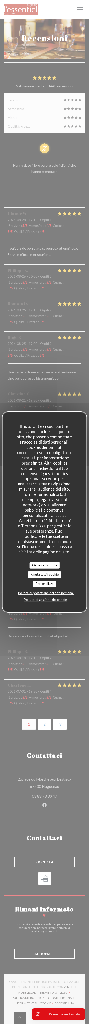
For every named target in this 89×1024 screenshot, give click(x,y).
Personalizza (45, 584)
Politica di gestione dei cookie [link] (45, 600)
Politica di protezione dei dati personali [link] (46, 593)
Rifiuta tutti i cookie (45, 574)
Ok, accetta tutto (44, 565)
